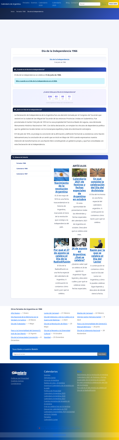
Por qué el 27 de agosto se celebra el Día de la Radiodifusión (62, 255)
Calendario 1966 (22, 169)
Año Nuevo (15, 313)
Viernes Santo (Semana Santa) (89, 317)
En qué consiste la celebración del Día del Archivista (97, 184)
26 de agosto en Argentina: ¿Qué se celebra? (79, 254)
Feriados (26, 2)
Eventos (34, 2)
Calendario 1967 (22, 174)
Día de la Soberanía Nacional (88, 330)
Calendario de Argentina (11, 4)
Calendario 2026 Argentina (59, 435)
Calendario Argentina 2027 (54, 398)
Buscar (104, 4)
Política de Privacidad (52, 391)
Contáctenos (16, 383)
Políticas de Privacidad (20, 378)
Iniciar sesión (113, 4)
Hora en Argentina (51, 380)
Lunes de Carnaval (51, 313)
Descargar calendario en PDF (55, 409)
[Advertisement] (59, 32)
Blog (68, 2)
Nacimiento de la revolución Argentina (61, 187)
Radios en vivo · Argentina (54, 383)
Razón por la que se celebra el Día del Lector (97, 255)
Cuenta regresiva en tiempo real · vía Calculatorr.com (59, 102)
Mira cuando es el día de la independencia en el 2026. (36, 81)
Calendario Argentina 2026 (54, 396)
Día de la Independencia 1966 (59, 51)
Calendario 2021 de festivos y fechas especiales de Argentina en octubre (79, 189)
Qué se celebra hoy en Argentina (57, 406)
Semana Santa (49, 377)
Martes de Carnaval (85, 313)
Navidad (47, 337)
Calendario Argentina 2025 (54, 393)
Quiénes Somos (17, 381)
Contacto (74, 2)
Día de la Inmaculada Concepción (24, 337)
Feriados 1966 (21, 163)
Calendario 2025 (56, 3)
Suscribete (101, 354)
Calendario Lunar (51, 419)
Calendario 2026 (43, 3)
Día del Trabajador (18, 323)
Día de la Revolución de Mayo (56, 323)
